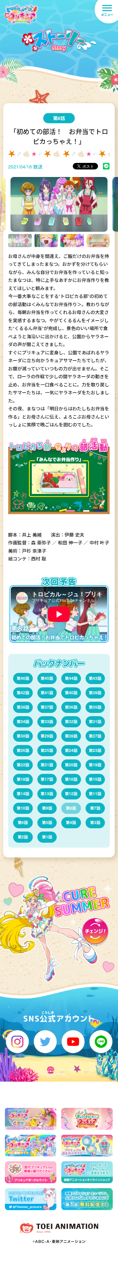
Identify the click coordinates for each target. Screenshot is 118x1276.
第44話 (71, 678)
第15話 (95, 779)
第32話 (71, 721)
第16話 (71, 779)
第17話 (47, 779)
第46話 (23, 678)
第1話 (47, 837)
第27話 (95, 736)
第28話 (71, 736)
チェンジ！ (95, 932)
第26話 (23, 750)
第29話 (47, 736)
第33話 (47, 721)
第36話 (71, 707)
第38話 (23, 707)
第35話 (95, 707)
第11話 (95, 793)
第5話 (47, 822)
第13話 (47, 793)
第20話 (71, 765)
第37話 (47, 707)
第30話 (23, 736)
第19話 (95, 765)
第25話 (47, 750)
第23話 (95, 750)
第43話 (95, 678)
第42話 (23, 693)
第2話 (23, 837)
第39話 (95, 693)
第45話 (47, 678)
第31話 (95, 721)
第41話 (47, 693)
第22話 (23, 765)
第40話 (71, 693)
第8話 (71, 808)
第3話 (95, 822)
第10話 (23, 808)
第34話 (23, 721)
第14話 (23, 793)
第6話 (23, 822)
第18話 (23, 779)
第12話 (71, 793)
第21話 (47, 765)
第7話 (95, 808)
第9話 (47, 808)
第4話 (71, 822)
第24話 (71, 750)
